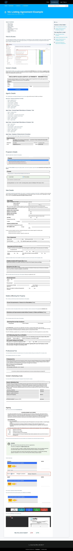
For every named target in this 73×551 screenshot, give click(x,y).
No (32, 532)
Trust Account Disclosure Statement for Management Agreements (60, 43)
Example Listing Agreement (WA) (61, 37)
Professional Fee (10, 29)
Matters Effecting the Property (13, 28)
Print (56, 22)
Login (61, 2)
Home (48, 2)
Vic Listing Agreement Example (61, 26)
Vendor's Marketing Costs (12, 30)
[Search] (66, 6)
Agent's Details (10, 25)
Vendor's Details (10, 24)
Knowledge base (54, 2)
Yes (38, 532)
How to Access (10, 23)
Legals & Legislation (20, 5)
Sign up (64, 2)
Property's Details (11, 26)
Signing (9, 31)
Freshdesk (37, 549)
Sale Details (10, 27)
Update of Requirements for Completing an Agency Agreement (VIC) (60, 29)
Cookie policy (44, 549)
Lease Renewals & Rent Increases (59, 35)
